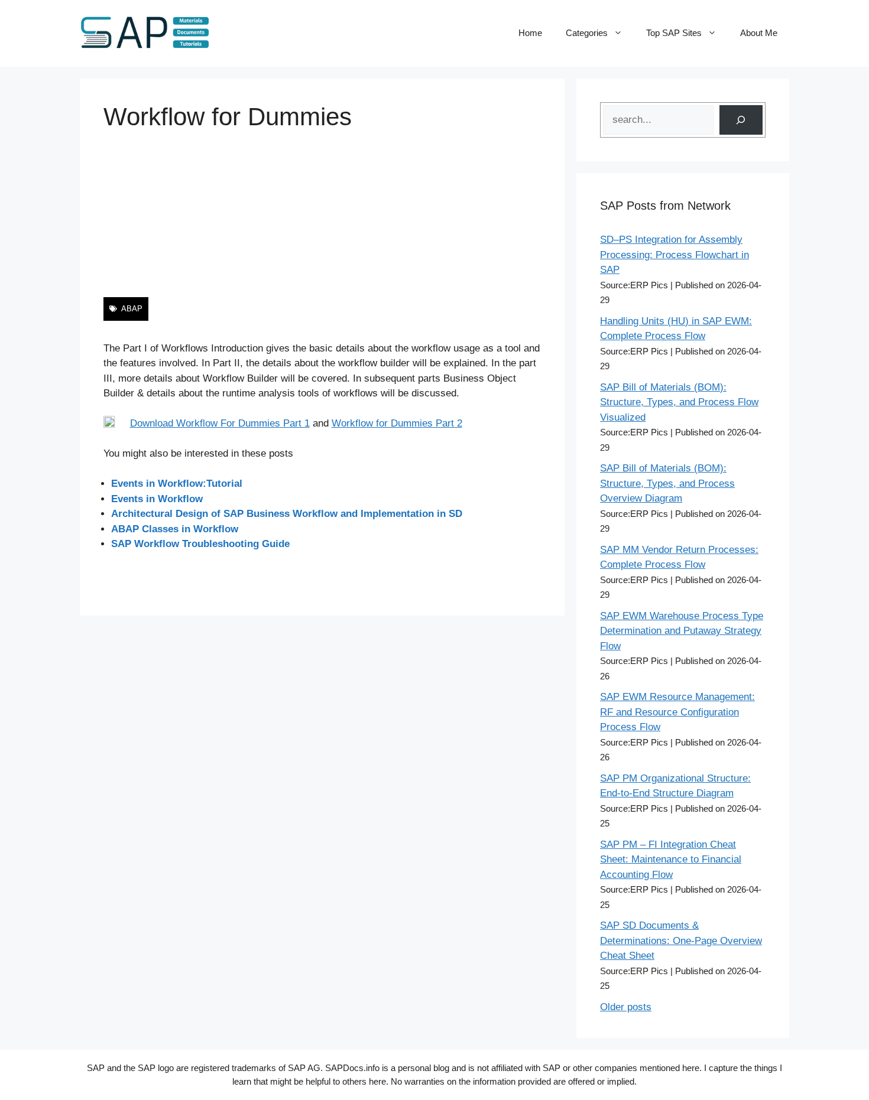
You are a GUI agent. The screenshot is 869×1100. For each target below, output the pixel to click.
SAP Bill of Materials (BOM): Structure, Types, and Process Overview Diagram (667, 483)
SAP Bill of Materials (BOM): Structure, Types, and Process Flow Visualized (679, 402)
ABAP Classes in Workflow (174, 529)
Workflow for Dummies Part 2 (397, 423)
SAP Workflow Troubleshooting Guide (200, 543)
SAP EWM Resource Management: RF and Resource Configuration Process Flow (677, 712)
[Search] (741, 120)
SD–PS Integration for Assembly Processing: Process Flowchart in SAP (674, 254)
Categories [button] (587, 33)
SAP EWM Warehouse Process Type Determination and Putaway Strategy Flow (681, 631)
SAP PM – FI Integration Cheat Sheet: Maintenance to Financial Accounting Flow (670, 859)
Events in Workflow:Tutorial (176, 483)
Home (530, 33)
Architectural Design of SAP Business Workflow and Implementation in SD (286, 513)
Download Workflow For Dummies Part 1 (220, 423)
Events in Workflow (157, 499)
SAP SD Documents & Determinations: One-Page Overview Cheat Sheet (681, 940)
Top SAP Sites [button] (674, 33)
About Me (758, 33)
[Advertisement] (322, 214)
